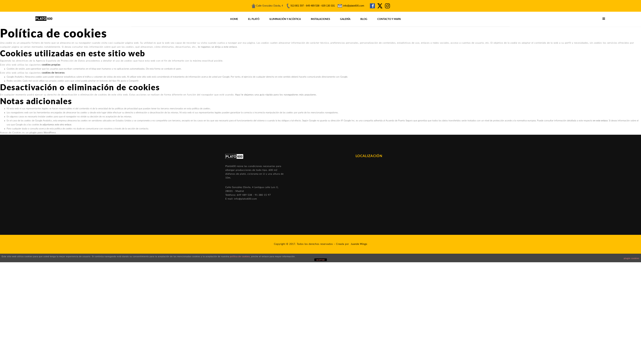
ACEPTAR (320, 260)
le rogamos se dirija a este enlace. (218, 47)
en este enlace (600, 120)
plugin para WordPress (43, 133)
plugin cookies (631, 258)
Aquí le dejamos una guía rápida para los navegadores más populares (275, 95)
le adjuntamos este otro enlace (55, 125)
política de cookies (240, 256)
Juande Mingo (359, 244)
